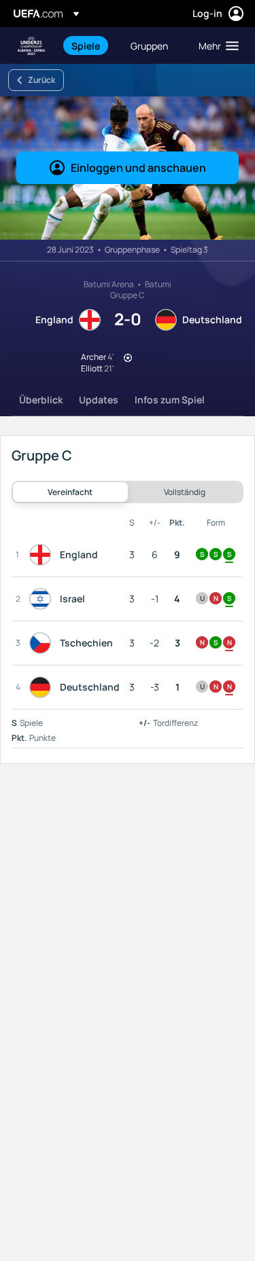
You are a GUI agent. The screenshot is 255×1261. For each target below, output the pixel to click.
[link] (86, 45)
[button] (215, 45)
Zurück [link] (41, 80)
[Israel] (42, 599)
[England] (42, 555)
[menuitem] (89, 45)
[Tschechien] (42, 643)
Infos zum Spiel (170, 400)
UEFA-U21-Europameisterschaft (31, 46)
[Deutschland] (42, 687)
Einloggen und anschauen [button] (138, 167)
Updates (98, 400)
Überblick (41, 400)
